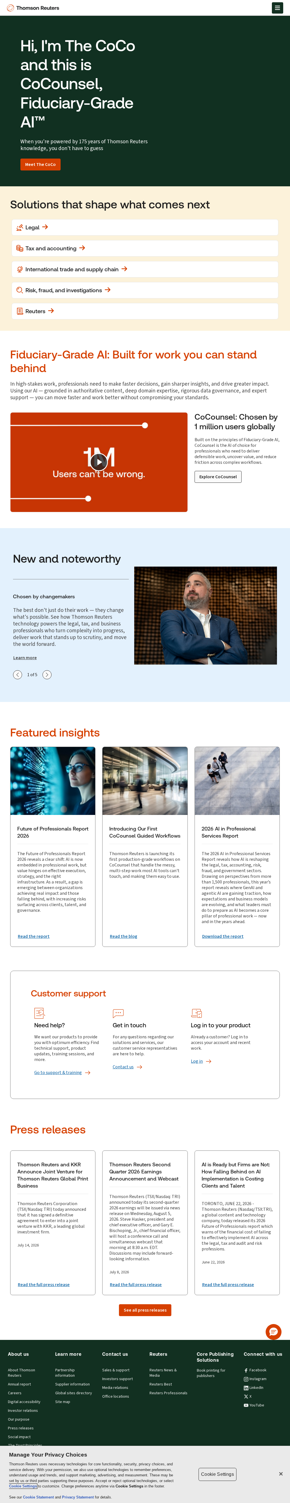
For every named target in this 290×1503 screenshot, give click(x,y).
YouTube (257, 1405)
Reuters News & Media (163, 1373)
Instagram (258, 1379)
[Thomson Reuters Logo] (34, 8)
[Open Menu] (277, 8)
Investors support (117, 1379)
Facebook (258, 1370)
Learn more (25, 658)
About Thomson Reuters (21, 1373)
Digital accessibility (24, 1401)
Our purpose (18, 1419)
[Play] (99, 462)
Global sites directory (73, 1393)
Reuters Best (161, 1384)
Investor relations (23, 1410)
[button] (274, 1332)
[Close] (281, 1474)
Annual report (19, 1384)
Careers (15, 1393)
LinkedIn (256, 1387)
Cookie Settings (23, 1486)
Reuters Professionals (168, 1393)
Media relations (115, 1387)
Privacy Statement (78, 1497)
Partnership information (65, 1373)
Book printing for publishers (211, 1373)
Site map (62, 1401)
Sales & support (115, 1370)
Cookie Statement (39, 1497)
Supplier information (72, 1384)
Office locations (115, 1396)
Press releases (21, 1428)
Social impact (19, 1437)
